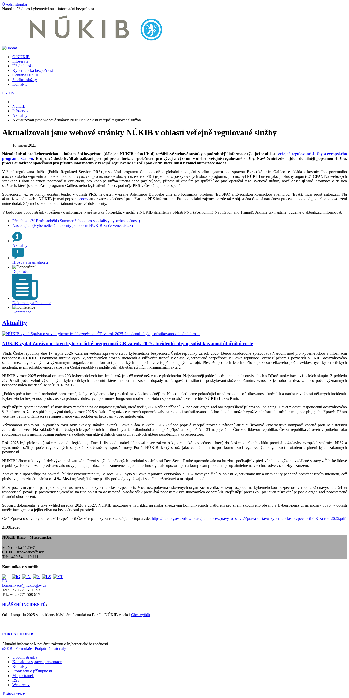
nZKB (7, 648)
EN (5, 93)
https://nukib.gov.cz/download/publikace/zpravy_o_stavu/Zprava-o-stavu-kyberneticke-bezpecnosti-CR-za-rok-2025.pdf (248, 518)
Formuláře (23, 648)
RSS (16, 680)
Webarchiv (21, 685)
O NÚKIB (21, 56)
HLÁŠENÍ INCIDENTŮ (24, 604)
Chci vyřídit (140, 615)
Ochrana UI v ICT (27, 75)
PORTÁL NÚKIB (17, 634)
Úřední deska (23, 66)
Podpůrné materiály (50, 648)
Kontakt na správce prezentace (37, 662)
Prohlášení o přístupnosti (32, 671)
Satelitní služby (24, 79)
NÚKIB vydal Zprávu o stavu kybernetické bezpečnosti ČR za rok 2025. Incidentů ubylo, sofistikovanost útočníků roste (127, 343)
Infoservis (20, 61)
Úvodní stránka (14, 4)
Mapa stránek (23, 675)
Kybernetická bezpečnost (32, 70)
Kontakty (19, 84)
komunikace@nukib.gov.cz (24, 585)
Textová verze (13, 693)
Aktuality (14, 322)
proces (83, 199)
